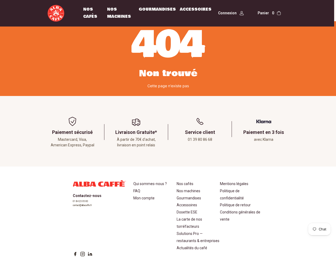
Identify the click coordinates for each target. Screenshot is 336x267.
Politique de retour (235, 205)
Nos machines (188, 191)
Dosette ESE (187, 212)
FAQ (136, 191)
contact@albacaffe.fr (82, 205)
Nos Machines (119, 12)
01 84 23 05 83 (80, 201)
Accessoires (195, 9)
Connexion (227, 13)
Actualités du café (192, 248)
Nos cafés (90, 12)
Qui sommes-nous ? (150, 184)
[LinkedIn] (90, 254)
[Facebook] (75, 254)
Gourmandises (157, 9)
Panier (266, 13)
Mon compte (144, 198)
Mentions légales (234, 184)
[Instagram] (82, 254)
